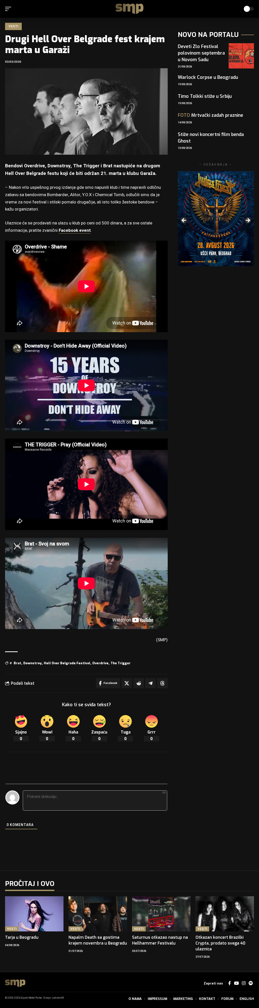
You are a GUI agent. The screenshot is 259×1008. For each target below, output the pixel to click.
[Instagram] (244, 983)
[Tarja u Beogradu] (34, 913)
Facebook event (75, 230)
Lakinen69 (58, 998)
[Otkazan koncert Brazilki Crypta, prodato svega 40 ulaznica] (225, 913)
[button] (9, 9)
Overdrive (100, 663)
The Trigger (121, 663)
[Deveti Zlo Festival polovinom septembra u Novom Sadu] (241, 55)
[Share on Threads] (162, 683)
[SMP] (129, 9)
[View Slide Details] (216, 218)
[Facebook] (229, 983)
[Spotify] (250, 983)
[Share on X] (126, 683)
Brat (17, 663)
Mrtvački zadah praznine (210, 115)
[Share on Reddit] (138, 683)
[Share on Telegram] (150, 683)
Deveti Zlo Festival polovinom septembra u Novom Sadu (201, 53)
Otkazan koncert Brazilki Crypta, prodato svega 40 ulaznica (220, 943)
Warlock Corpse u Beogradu (208, 77)
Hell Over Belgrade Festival (67, 663)
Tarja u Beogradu (21, 937)
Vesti (13, 26)
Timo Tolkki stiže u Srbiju (205, 96)
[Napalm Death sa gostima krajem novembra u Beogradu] (98, 913)
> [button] (247, 220)
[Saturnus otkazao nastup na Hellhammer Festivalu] (161, 913)
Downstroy (32, 663)
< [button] (184, 220)
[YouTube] (236, 983)
